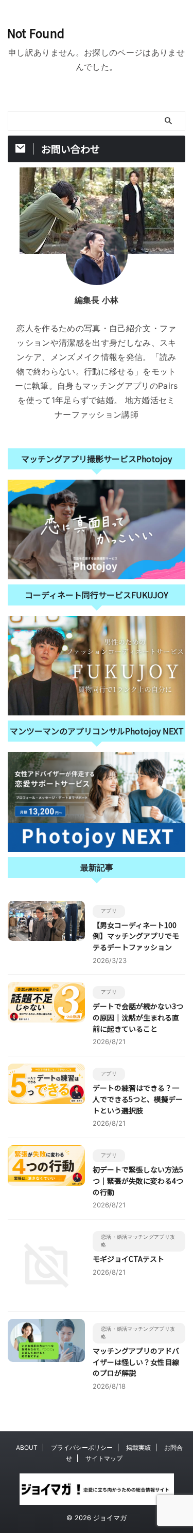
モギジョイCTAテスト (128, 1259)
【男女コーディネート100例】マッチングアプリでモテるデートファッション (136, 936)
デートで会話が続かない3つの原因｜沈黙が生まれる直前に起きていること (138, 1017)
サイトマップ (103, 1458)
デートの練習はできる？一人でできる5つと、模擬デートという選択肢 (138, 1099)
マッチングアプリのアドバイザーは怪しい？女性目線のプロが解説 (136, 1362)
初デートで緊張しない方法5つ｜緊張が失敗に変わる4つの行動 (138, 1180)
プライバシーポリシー (82, 1447)
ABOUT (27, 1447)
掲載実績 (138, 1447)
